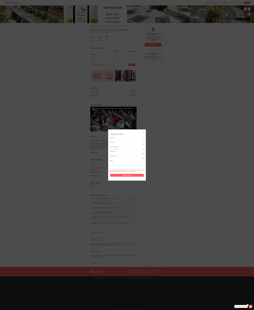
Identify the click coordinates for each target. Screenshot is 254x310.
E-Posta (112, 142)
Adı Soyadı (112, 137)
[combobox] (111, 149)
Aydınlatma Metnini (136, 170)
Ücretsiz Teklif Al (127, 175)
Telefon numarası (114, 146)
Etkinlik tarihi (113, 151)
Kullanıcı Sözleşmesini (117, 170)
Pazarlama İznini (127, 170)
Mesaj (111, 160)
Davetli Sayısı (113, 156)
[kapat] (143, 132)
